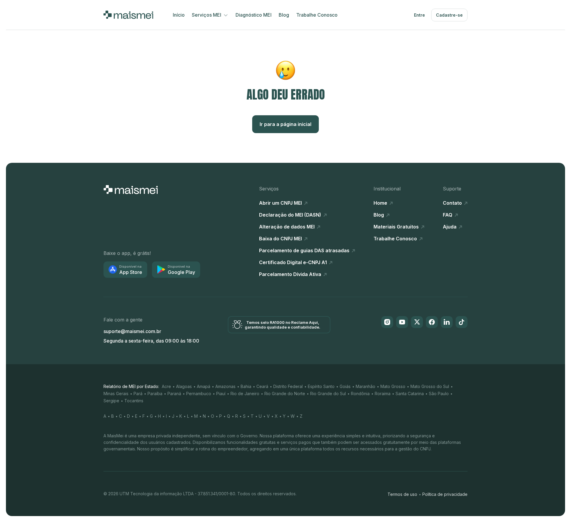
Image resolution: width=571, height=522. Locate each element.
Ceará (262, 386)
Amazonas (225, 386)
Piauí (220, 393)
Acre (166, 386)
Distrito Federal (288, 386)
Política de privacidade (445, 494)
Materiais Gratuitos (397, 227)
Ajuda (450, 227)
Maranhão (365, 386)
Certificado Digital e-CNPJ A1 (293, 262)
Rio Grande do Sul (328, 393)
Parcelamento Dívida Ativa (290, 274)
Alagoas (184, 386)
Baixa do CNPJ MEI (281, 239)
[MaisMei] (128, 14)
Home (381, 203)
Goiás (345, 386)
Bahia (246, 386)
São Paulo (439, 393)
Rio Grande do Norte (284, 393)
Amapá (203, 386)
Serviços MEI (207, 15)
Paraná (174, 393)
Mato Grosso (392, 386)
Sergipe (111, 400)
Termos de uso (402, 494)
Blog (284, 15)
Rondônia (360, 393)
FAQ (448, 215)
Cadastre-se (449, 15)
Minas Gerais (115, 393)
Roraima (382, 393)
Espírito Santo (321, 386)
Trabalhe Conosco (317, 15)
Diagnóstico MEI (254, 15)
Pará (138, 393)
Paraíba (155, 393)
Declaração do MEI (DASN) (290, 215)
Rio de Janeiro (244, 393)
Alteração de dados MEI (287, 227)
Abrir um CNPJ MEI (281, 203)
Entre (419, 15)
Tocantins (133, 400)
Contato (453, 203)
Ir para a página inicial (285, 124)
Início (179, 15)
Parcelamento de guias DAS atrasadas (305, 250)
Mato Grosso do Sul (429, 386)
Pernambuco (198, 393)
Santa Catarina (410, 393)
